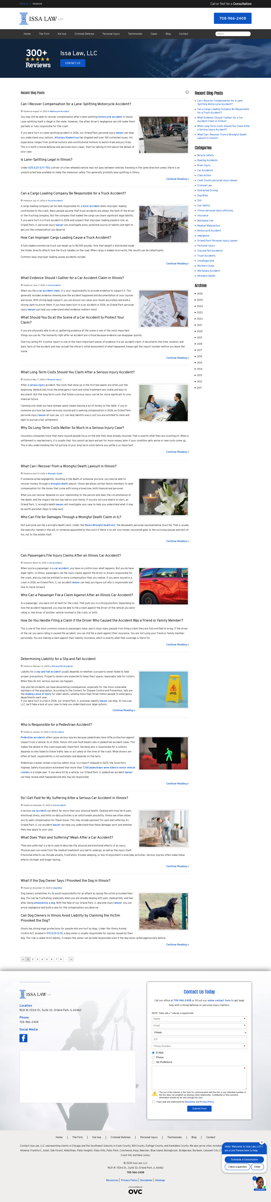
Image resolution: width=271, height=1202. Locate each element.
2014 (198, 369)
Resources (112, 1180)
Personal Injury (111, 34)
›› (71, 959)
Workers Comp (205, 266)
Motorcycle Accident (59, 111)
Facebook (37, 4)
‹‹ (23, 959)
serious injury (37, 385)
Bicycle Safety (205, 155)
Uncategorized (205, 261)
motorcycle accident (110, 117)
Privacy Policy (207, 1102)
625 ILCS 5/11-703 (39, 167)
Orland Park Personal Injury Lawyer (217, 240)
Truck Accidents (54, 201)
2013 (198, 375)
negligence (203, 235)
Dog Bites (57, 888)
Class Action (204, 175)
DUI (199, 200)
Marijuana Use (205, 220)
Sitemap (160, 1180)
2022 (199, 319)
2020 (199, 331)
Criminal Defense (84, 34)
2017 (198, 350)
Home (27, 34)
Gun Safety (203, 205)
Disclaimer (190, 1102)
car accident (61, 568)
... (66, 959)
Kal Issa (62, 34)
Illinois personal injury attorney (215, 210)
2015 (198, 363)
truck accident (91, 206)
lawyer (120, 133)
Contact (183, 34)
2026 (199, 293)
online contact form (219, 1000)
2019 (198, 337)
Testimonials (135, 34)
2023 (199, 312)
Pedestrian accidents (33, 737)
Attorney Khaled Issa (66, 137)
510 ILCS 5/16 (55, 933)
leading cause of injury (38, 694)
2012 (198, 381)
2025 (199, 300)
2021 (198, 325)
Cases (154, 34)
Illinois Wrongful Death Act (100, 525)
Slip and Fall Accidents (62, 666)
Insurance (202, 215)
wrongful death (59, 484)
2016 (198, 356)
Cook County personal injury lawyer (217, 180)
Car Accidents (54, 285)
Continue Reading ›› (177, 179)
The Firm (44, 34)
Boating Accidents (207, 160)
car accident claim (49, 290)
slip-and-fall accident (48, 671)
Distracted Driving (207, 190)
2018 (198, 344)
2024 (199, 306)
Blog (168, 34)
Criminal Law (204, 185)
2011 (198, 388)
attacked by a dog (44, 903)
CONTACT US (72, 63)
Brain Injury (203, 165)
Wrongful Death (55, 473)
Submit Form (199, 1108)
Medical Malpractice (208, 225)
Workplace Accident (208, 271)
